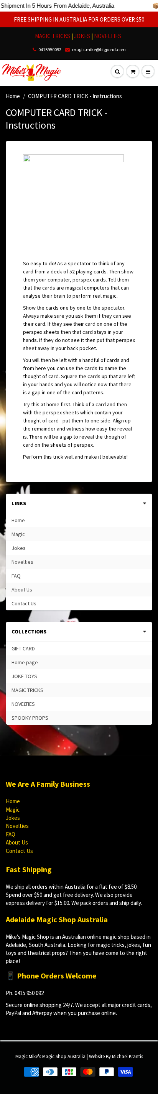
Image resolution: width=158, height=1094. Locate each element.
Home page (25, 662)
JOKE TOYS (24, 676)
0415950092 (49, 49)
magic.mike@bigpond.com (99, 49)
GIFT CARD (23, 648)
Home (13, 96)
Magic (18, 534)
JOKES (82, 36)
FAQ (16, 575)
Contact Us (24, 603)
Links (19, 503)
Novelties (22, 561)
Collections (29, 631)
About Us (22, 589)
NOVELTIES (107, 36)
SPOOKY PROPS (30, 717)
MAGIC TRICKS (52, 36)
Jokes (19, 547)
